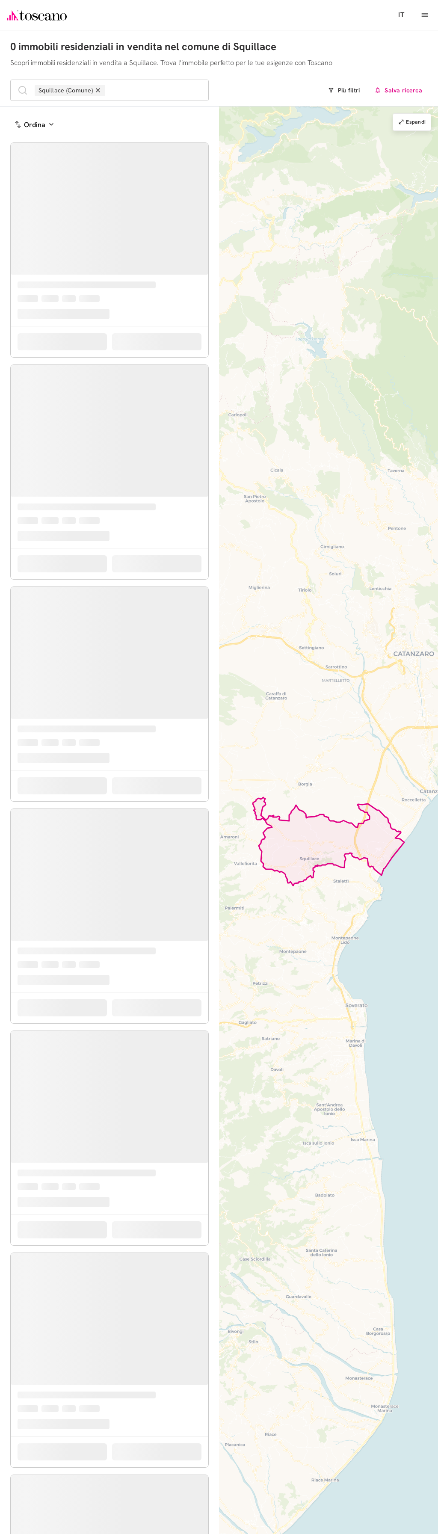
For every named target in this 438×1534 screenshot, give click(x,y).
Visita (164, 405)
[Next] (200, 253)
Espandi (416, 121)
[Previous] (18, 253)
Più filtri (349, 90)
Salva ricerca (403, 90)
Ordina (34, 124)
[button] (410, 824)
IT (401, 14)
